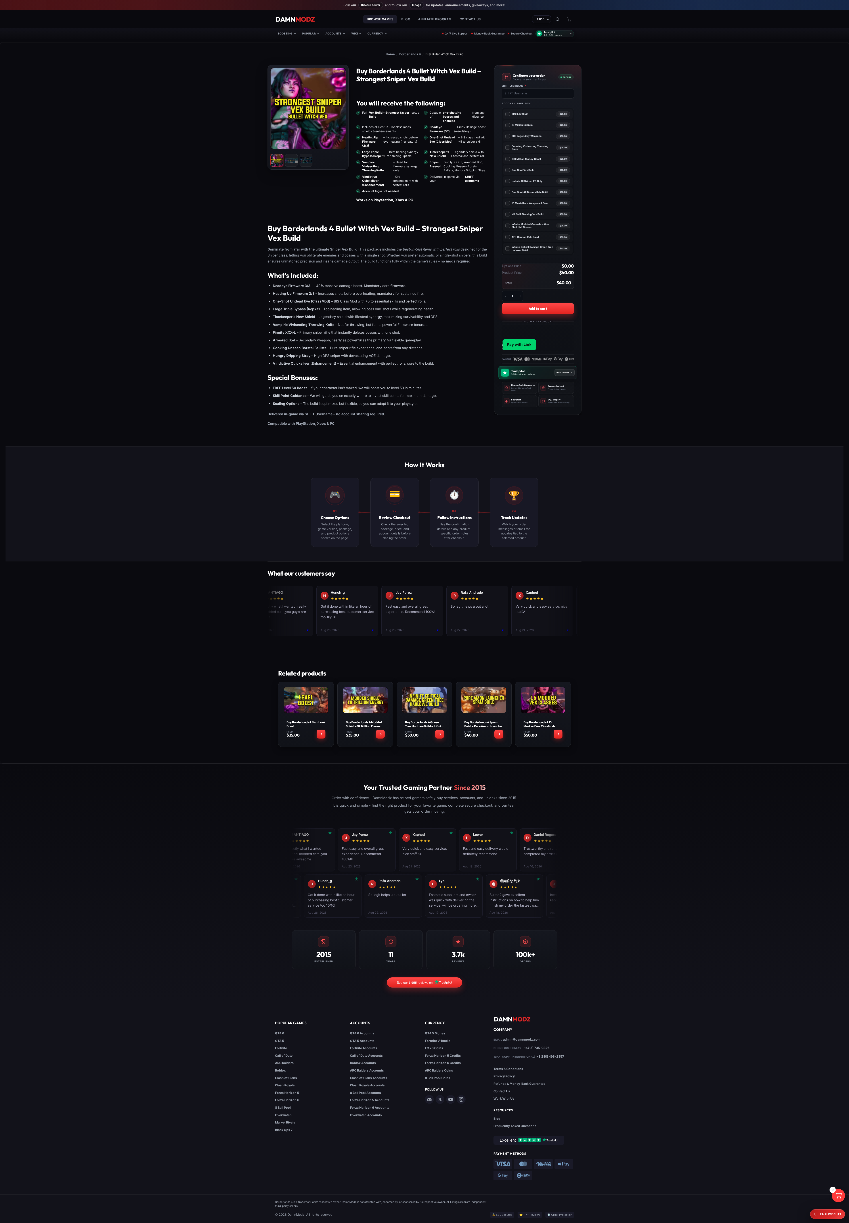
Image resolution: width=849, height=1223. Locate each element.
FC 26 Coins (434, 1048)
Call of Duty (284, 1055)
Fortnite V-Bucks (437, 1041)
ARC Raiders (284, 1063)
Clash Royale (284, 1085)
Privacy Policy (504, 1076)
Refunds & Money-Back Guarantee (519, 1083)
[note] (519, 388)
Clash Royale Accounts (367, 1085)
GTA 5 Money (435, 1033)
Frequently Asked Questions (514, 1126)
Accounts (333, 33)
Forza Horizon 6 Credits (443, 1063)
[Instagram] (461, 1099)
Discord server (370, 5)
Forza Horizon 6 (287, 1100)
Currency (375, 33)
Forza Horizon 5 (287, 1093)
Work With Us (503, 1098)
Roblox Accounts (363, 1063)
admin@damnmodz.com (522, 1039)
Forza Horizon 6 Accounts (369, 1107)
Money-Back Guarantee (489, 33)
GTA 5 (279, 1041)
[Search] (557, 19)
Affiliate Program (435, 19)
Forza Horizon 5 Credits (443, 1055)
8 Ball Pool (283, 1107)
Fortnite (281, 1048)
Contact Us (470, 19)
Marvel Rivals (285, 1122)
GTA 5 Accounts (362, 1041)
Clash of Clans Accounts (368, 1078)
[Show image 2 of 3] (291, 160)
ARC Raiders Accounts (367, 1070)
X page (416, 5)
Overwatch (283, 1115)
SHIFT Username (514, 85)
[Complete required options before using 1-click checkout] (538, 338)
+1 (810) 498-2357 (550, 1056)
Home (390, 54)
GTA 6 (279, 1033)
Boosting (285, 33)
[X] (440, 1099)
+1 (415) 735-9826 (535, 1048)
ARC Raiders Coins (439, 1070)
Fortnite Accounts (363, 1048)
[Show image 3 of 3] (306, 160)
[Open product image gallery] (308, 108)
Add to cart (538, 308)
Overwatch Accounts (366, 1115)
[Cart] (569, 19)
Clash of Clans (286, 1078)
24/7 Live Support (456, 33)
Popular (309, 33)
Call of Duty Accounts (366, 1055)
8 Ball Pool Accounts (365, 1093)
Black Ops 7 (284, 1130)
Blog (405, 19)
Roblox (280, 1070)
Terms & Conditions (508, 1069)
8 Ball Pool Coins (437, 1078)
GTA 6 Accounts (362, 1033)
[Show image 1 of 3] (276, 160)
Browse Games (380, 19)
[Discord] (429, 1099)
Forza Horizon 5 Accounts (369, 1100)
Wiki (354, 33)
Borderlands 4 (410, 54)
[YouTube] (450, 1099)
